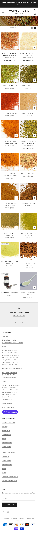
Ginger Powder (28, 113)
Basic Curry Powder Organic (10, 174)
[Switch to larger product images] (32, 28)
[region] (19, 313)
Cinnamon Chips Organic (28, 264)
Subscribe (9, 505)
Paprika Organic (10, 113)
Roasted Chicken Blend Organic (9, 54)
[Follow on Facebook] (3, 512)
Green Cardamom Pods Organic (28, 142)
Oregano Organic (9, 85)
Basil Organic (28, 85)
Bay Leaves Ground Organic (9, 262)
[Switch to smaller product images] (35, 28)
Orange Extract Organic (28, 294)
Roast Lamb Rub (28, 173)
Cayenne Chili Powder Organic (10, 142)
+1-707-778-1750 (19, 316)
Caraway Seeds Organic (28, 204)
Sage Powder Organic (10, 234)
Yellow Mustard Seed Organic (10, 204)
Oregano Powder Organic (28, 234)
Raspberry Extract (9, 293)
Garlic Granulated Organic (28, 54)
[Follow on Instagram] (8, 512)
